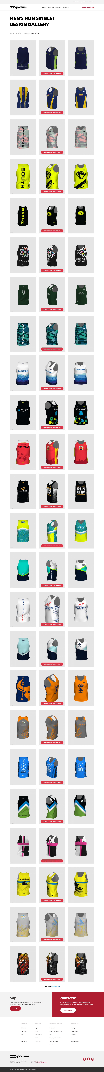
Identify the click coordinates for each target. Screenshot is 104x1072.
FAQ (50, 1034)
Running (18, 33)
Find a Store (76, 2)
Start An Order (38, 1034)
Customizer (38, 1041)
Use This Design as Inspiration (52, 73)
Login (36, 1028)
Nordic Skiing (74, 1031)
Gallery (26, 33)
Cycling (73, 1028)
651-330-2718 (38, 1061)
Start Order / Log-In (88, 2)
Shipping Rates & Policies (56, 1038)
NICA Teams (38, 1038)
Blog (22, 1034)
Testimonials (24, 1031)
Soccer (73, 1038)
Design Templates (54, 1041)
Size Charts (52, 1045)
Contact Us (66, 7)
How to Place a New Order (56, 1031)
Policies (23, 1038)
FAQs (15, 1008)
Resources (58, 7)
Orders (36, 1031)
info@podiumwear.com (41, 1063)
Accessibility (24, 1041)
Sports (44, 7)
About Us (51, 7)
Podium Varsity (75, 1041)
